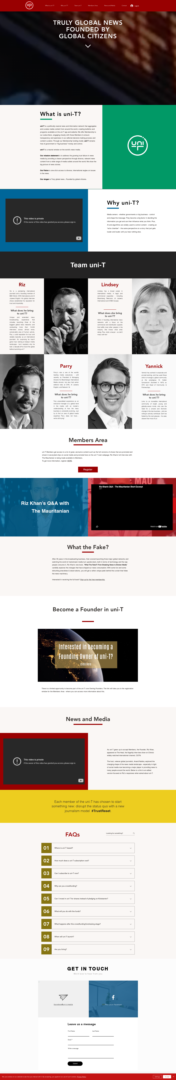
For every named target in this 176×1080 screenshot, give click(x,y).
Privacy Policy (81, 1077)
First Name (71, 1031)
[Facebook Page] (113, 997)
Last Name (95, 1031)
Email (69, 1039)
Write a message (73, 1048)
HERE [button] (69, 461)
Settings (157, 1077)
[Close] (173, 1076)
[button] (88, 469)
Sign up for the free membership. (92, 580)
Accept (167, 1077)
